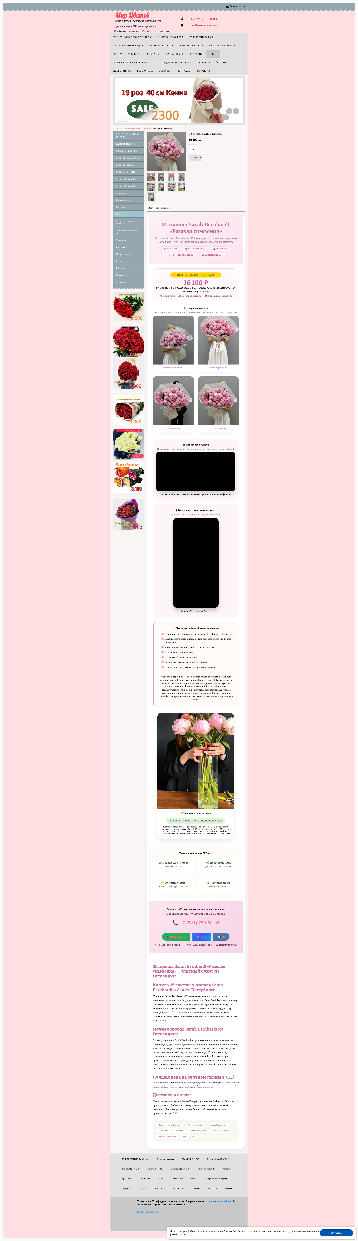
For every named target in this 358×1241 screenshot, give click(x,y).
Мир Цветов (132, 15)
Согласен (336, 1233)
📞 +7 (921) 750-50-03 (195, 923)
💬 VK (223, 937)
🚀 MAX (201, 936)
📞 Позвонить (176, 936)
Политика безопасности (147, 1212)
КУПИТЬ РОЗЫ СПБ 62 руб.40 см (127, 128)
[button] (120, 119)
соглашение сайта (217, 1201)
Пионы (146, 128)
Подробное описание (158, 208)
